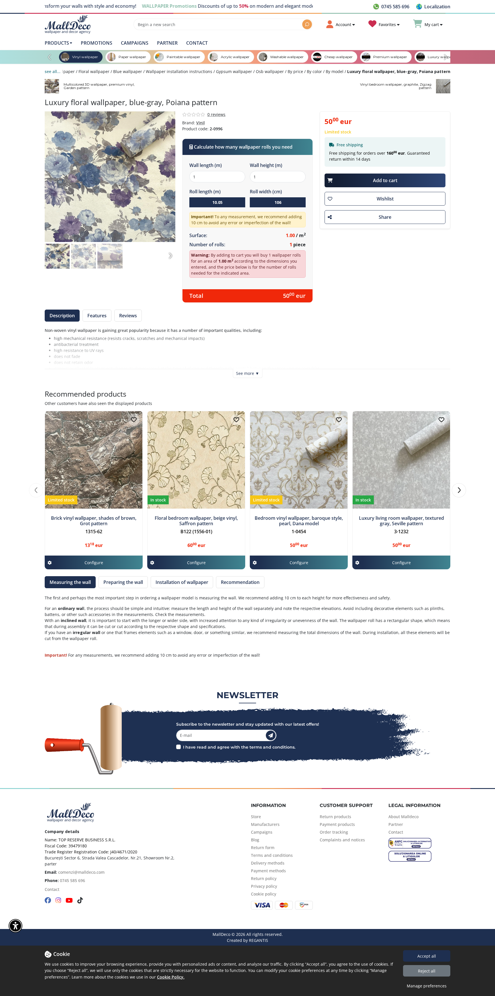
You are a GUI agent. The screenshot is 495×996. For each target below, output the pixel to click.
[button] (433, 6)
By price (295, 71)
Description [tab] (62, 315)
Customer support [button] (346, 805)
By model (334, 71)
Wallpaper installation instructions (179, 71)
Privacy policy (264, 886)
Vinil (200, 122)
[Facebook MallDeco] (48, 900)
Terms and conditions (272, 855)
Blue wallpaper (127, 71)
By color (314, 71)
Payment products (337, 824)
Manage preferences (427, 986)
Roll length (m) (205, 191)
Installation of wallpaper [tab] (182, 582)
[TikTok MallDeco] (80, 900)
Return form (262, 847)
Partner (167, 43)
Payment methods (268, 870)
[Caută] (307, 24)
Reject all (426, 971)
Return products (335, 816)
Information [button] (268, 805)
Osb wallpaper (270, 71)
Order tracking (334, 832)
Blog (255, 840)
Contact (197, 43)
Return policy (263, 878)
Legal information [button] (414, 805)
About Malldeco (403, 816)
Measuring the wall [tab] (70, 582)
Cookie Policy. (170, 977)
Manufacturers (265, 824)
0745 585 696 (72, 880)
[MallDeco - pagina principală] (68, 24)
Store (256, 816)
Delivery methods (267, 863)
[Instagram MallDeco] (58, 900)
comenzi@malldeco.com (81, 872)
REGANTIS (258, 940)
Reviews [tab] (128, 315)
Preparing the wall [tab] (123, 582)
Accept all (426, 956)
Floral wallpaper (93, 71)
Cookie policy (263, 894)
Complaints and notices (342, 840)
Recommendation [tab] (240, 582)
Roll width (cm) (266, 191)
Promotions (96, 43)
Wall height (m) (266, 165)
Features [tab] (97, 315)
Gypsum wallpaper (234, 71)
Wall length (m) (205, 165)
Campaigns (134, 43)
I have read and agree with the (215, 747)
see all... (52, 71)
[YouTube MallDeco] (69, 900)
